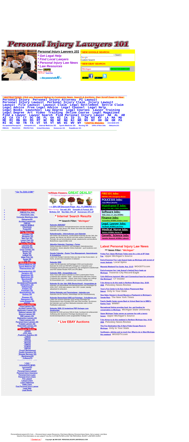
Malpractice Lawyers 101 (27, 318)
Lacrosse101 (27, 367)
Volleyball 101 (27, 248)
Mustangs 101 (27, 236)
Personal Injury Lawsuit (27, 371)
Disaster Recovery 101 (27, 354)
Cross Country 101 (27, 249)
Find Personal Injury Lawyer (27, 386)
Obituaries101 (114, 125)
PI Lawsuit (27, 369)
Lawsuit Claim (27, 381)
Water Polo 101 (27, 257)
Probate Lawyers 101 (27, 324)
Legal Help (27, 388)
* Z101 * (27, 363)
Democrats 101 (59, 128)
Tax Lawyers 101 (27, 328)
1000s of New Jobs (98, 125)
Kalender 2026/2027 (57, 225)
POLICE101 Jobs (27, 215)
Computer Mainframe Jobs (27, 217)
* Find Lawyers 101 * (27, 306)
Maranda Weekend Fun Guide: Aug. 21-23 (116, 267)
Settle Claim (27, 384)
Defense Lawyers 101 (27, 312)
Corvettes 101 (27, 234)
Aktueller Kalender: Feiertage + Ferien (65, 244)
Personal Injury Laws (27, 375)
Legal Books (27, 390)
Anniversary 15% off (85, 212)
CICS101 (27, 341)
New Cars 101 (27, 238)
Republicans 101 (74, 128)
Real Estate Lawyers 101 (27, 326)
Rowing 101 (27, 251)
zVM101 (27, 337)
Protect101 (27, 229)
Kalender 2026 (55, 262)
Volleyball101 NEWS (27, 365)
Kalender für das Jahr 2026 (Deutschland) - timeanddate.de (73, 284)
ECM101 (27, 347)
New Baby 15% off (69, 212)
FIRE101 (6, 128)
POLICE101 (16, 128)
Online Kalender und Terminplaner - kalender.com (70, 292)
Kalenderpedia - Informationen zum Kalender (68, 234)
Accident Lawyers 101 (27, 308)
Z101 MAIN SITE (113, 123)
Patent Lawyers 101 (27, 320)
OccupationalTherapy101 (12, 125)
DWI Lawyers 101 (27, 316)
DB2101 (27, 339)
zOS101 (27, 331)
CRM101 (27, 345)
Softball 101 (27, 255)
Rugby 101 (27, 253)
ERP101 (27, 348)
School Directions (43, 128)
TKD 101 (27, 261)
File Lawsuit (27, 379)
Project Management (27, 350)
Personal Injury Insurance (27, 373)
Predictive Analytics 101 (27, 335)
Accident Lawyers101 (27, 221)
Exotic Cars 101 (27, 242)
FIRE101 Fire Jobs (27, 212)
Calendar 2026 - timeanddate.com (63, 273)
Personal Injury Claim (27, 377)
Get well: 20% (65, 210)
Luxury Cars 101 (27, 240)
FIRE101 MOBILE (27, 225)
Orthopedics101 (30, 125)
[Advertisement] (68, 21)
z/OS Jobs (27, 333)
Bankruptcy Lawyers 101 (27, 310)
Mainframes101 (27, 356)
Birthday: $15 (54, 212)
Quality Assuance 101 (27, 352)
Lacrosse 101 (27, 246)
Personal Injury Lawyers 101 (27, 322)
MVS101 (27, 343)
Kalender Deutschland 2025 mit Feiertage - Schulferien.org (73, 298)
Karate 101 (27, 259)
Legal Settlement (27, 383)
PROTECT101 (29, 128)
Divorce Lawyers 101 (27, 314)
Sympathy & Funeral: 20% (83, 210)
